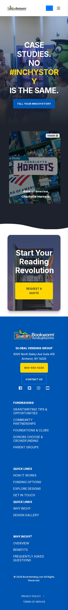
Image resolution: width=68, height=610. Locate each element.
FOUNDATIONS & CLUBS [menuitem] (31, 430)
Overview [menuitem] (21, 543)
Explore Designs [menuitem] (27, 489)
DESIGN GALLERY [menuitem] (26, 515)
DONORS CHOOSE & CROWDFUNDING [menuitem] (28, 439)
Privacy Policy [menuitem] (31, 596)
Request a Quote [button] (34, 290)
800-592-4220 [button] (34, 367)
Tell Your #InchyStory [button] (34, 103)
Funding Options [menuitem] (27, 482)
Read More (24, 196)
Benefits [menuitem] (20, 550)
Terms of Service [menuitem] (34, 601)
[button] (60, 602)
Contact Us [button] (34, 379)
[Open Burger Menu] (58, 8)
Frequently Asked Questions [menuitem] (28, 558)
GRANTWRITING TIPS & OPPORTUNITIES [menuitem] (30, 411)
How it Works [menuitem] (24, 475)
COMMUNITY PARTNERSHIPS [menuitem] (24, 421)
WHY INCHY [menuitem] (22, 508)
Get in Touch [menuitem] (24, 495)
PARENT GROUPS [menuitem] (26, 447)
